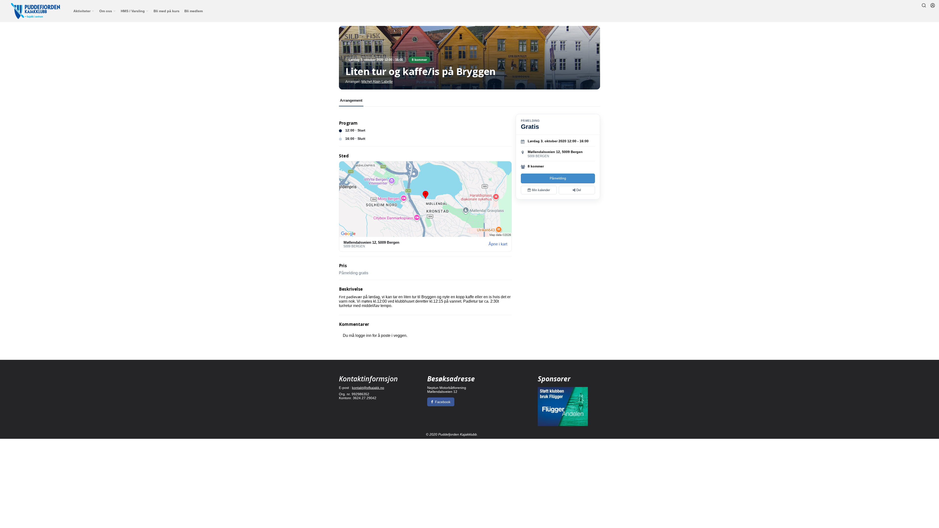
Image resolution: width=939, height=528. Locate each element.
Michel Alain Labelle (377, 81)
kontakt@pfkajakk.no (368, 388)
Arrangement (351, 100)
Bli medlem (193, 11)
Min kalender (540, 190)
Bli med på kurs (166, 11)
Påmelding (558, 178)
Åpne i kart (498, 244)
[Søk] (923, 5)
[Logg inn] (932, 5)
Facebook (442, 402)
